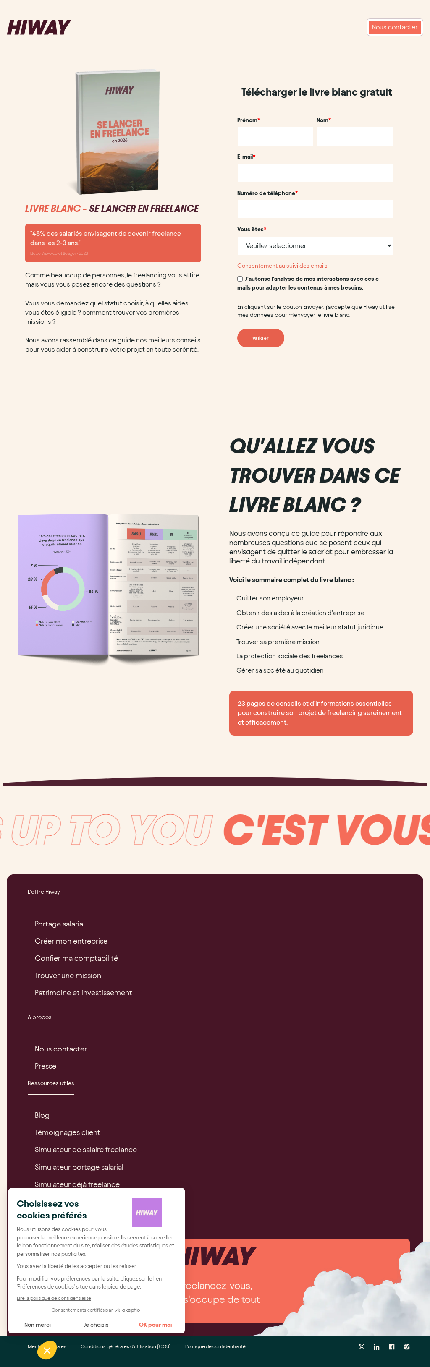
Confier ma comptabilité (76, 958)
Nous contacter (61, 1049)
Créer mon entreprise (71, 941)
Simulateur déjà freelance (77, 1184)
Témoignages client (67, 1132)
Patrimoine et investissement (83, 993)
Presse (45, 1066)
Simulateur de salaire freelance (86, 1149)
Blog (42, 1115)
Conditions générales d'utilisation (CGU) (126, 1346)
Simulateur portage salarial (79, 1167)
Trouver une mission (68, 975)
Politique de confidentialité (215, 1346)
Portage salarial (60, 924)
